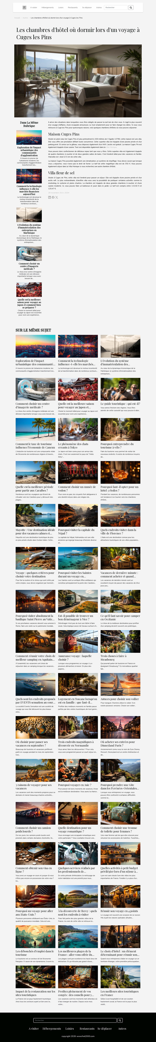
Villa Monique (111, 147)
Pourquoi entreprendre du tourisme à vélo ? (117, 445)
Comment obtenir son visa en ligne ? (34, 869)
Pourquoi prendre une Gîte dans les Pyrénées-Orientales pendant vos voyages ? (119, 788)
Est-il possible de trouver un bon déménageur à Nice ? (75, 617)
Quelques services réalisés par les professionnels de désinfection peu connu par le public (76, 873)
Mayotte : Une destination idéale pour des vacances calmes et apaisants (35, 533)
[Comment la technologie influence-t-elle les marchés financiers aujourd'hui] (29, 176)
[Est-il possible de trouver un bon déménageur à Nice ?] (78, 601)
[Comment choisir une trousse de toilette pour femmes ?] (120, 813)
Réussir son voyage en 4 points (119, 911)
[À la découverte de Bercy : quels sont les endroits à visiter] (78, 896)
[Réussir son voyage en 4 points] (120, 896)
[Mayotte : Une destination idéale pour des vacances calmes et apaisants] (35, 515)
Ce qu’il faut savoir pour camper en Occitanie (120, 617)
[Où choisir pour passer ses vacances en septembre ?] (35, 727)
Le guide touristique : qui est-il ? (120, 403)
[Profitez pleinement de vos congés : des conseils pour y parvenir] (78, 977)
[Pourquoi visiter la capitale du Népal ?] (78, 515)
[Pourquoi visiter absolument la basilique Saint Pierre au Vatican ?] (35, 601)
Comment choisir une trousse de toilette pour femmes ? (119, 829)
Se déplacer (87, 7)
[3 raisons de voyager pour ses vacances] (35, 770)
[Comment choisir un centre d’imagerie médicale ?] (29, 253)
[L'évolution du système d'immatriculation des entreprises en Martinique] (29, 215)
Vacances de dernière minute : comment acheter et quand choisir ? (119, 576)
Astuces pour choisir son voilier (120, 699)
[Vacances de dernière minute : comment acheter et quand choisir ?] (120, 558)
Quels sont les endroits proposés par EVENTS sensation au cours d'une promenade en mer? (35, 702)
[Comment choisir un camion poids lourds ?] (35, 813)
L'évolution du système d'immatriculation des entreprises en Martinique (29, 228)
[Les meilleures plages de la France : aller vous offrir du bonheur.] (78, 936)
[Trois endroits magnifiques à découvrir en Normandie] (78, 727)
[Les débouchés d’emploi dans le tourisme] (35, 936)
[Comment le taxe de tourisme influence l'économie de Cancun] (35, 429)
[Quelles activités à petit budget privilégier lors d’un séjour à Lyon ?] (120, 853)
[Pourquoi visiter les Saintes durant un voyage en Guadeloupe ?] (78, 558)
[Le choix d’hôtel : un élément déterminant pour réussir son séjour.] (120, 936)
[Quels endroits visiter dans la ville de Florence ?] (120, 515)
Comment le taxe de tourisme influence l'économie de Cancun (35, 445)
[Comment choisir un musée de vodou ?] (78, 472)
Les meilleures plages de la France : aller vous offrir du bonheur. (75, 954)
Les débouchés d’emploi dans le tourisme (35, 952)
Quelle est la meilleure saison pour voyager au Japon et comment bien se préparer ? (29, 303)
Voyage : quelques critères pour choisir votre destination (35, 574)
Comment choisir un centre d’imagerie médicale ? (29, 266)
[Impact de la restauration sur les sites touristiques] (35, 977)
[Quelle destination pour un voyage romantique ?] (78, 813)
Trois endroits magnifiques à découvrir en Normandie (76, 743)
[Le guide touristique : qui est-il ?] (120, 389)
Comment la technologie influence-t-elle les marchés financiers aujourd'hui (29, 190)
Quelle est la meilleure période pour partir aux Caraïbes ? (34, 488)
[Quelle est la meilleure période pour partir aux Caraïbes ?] (35, 472)
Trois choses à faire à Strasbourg (113, 657)
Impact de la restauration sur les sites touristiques (35, 993)
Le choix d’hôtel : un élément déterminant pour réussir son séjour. (119, 954)
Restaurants (73, 7)
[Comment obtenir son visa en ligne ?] (35, 853)
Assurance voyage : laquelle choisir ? (75, 657)
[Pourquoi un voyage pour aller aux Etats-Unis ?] (35, 896)
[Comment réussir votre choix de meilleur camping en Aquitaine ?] (35, 641)
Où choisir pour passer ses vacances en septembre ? (32, 743)
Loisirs (60, 7)
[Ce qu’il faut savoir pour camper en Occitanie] (120, 601)
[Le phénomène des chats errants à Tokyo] (78, 429)
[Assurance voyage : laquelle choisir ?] (78, 641)
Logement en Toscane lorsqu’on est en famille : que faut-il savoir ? (77, 702)
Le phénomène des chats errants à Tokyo (73, 445)
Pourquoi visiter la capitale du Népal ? (76, 531)
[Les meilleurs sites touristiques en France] (120, 977)
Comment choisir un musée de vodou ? (77, 488)
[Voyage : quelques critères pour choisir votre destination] (35, 558)
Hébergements (48, 7)
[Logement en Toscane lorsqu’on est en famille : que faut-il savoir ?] (78, 684)
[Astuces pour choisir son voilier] (120, 684)
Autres (99, 7)
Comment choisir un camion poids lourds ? (33, 829)
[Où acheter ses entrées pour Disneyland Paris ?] (120, 727)
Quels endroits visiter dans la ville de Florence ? (118, 531)
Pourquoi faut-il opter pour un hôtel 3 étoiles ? (119, 488)
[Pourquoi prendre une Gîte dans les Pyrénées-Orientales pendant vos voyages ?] (120, 770)
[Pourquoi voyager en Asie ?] (78, 770)
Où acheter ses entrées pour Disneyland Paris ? (118, 743)
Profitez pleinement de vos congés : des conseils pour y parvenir (75, 994)
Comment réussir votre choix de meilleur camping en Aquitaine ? (35, 659)
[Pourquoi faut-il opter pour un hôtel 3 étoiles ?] (120, 472)
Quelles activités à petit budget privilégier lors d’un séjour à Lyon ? (119, 871)
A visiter (33, 7)
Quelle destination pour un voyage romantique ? (74, 829)
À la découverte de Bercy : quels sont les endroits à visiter (77, 912)
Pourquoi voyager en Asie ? (74, 785)
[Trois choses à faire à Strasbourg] (120, 641)
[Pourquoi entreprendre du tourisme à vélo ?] (120, 429)
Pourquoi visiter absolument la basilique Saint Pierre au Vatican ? (35, 619)
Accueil (17, 18)
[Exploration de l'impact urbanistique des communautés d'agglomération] (29, 137)
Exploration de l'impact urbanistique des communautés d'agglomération (29, 151)
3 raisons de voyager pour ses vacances (34, 786)
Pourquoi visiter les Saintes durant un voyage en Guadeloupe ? (74, 576)
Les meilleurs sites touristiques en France (120, 993)
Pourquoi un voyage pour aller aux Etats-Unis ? (34, 912)
